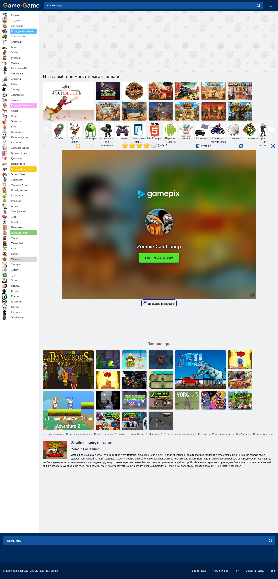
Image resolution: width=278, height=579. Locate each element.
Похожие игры (159, 344)
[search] (258, 5)
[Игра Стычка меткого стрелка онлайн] (134, 111)
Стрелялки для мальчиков (178, 434)
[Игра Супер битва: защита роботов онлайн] (161, 359)
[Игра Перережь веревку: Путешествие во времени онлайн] (134, 359)
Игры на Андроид (263, 434)
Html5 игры (242, 434)
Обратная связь (255, 570)
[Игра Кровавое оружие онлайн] (68, 101)
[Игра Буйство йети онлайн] (200, 369)
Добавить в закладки (161, 303)
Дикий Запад (136, 434)
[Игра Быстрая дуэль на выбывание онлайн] (213, 111)
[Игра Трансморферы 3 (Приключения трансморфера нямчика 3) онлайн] (108, 359)
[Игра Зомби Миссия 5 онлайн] (240, 400)
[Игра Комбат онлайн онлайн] (161, 421)
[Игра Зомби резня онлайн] (108, 91)
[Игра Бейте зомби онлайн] (213, 400)
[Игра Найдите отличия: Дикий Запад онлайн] (108, 111)
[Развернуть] (273, 146)
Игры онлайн (54, 434)
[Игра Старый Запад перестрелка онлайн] (134, 91)
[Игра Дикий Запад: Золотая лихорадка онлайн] (240, 91)
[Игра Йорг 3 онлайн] (187, 400)
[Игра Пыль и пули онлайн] (161, 111)
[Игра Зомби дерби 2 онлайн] (240, 380)
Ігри (273, 570)
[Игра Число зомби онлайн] (134, 400)
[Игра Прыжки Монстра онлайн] (108, 380)
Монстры (153, 434)
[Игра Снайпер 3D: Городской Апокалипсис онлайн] (108, 400)
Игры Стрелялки (103, 434)
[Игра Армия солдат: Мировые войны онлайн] (161, 380)
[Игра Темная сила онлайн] (134, 380)
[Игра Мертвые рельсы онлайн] (187, 91)
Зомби (121, 434)
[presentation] (46, 130)
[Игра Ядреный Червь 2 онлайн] (240, 111)
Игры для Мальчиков (78, 434)
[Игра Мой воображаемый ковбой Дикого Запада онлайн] (187, 111)
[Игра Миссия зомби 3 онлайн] (161, 400)
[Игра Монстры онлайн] (240, 359)
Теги (236, 570)
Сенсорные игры (221, 434)
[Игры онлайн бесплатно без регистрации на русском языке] (21, 5)
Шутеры (203, 434)
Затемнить (206, 146)
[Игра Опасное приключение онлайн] (68, 369)
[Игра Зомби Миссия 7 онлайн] (134, 421)
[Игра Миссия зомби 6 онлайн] (108, 421)
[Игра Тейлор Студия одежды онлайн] (161, 91)
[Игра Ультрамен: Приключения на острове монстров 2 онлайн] (68, 410)
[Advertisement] (101, 41)
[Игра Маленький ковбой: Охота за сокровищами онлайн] (213, 91)
